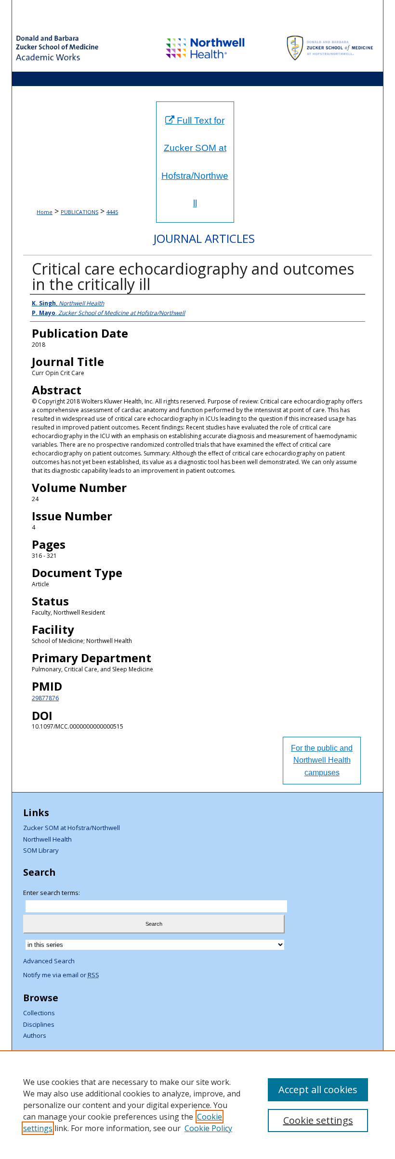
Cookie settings (318, 1120)
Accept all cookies (317, 1089)
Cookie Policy (208, 1128)
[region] (197, 1104)
